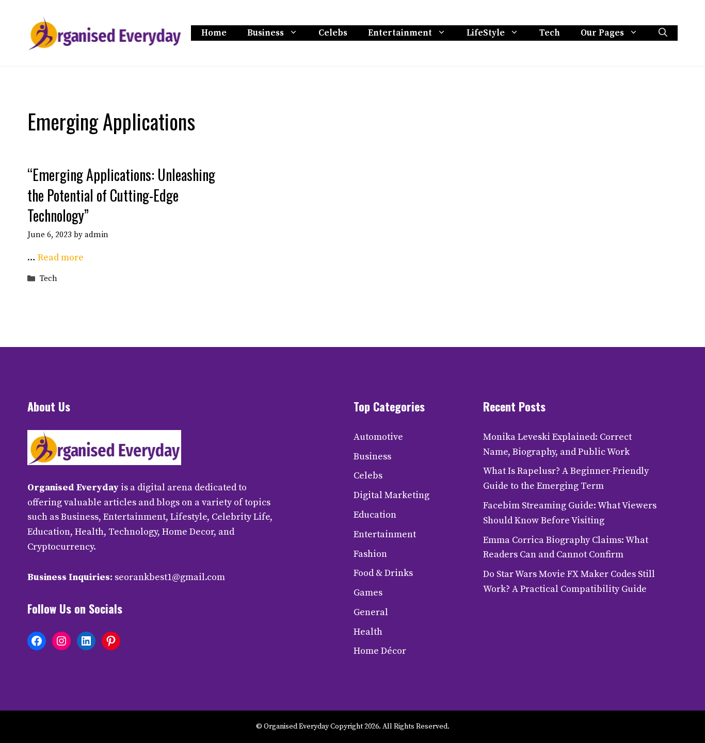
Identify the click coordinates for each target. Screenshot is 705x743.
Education (375, 515)
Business (265, 33)
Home (214, 33)
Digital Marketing (391, 495)
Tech (549, 33)
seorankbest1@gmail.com (170, 577)
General (371, 612)
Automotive (378, 437)
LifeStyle (486, 33)
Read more (61, 257)
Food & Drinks (383, 573)
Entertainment (400, 33)
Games (368, 593)
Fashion (370, 554)
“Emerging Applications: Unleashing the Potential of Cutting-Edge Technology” (121, 194)
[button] (663, 33)
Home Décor (380, 651)
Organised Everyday (73, 487)
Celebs (332, 33)
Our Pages (602, 33)
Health (368, 632)
